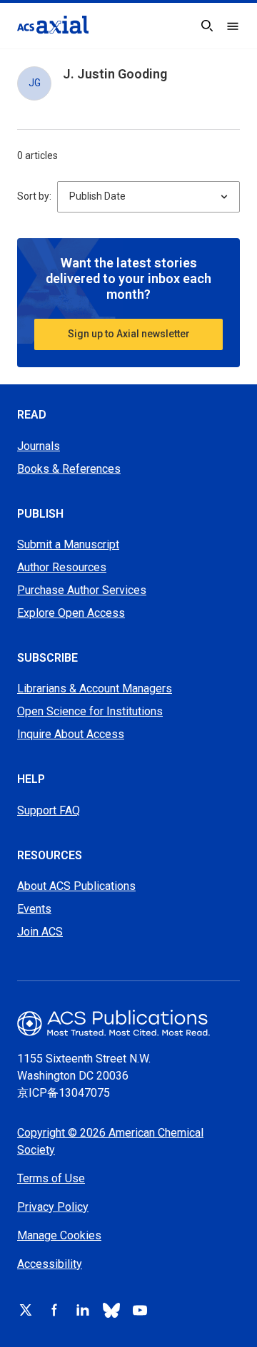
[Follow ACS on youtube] (139, 1309)
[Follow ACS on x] (25, 1309)
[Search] (207, 26)
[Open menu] (233, 26)
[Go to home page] (128, 1023)
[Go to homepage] (53, 25)
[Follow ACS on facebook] (54, 1309)
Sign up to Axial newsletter (129, 333)
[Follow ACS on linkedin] (82, 1309)
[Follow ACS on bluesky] (111, 1309)
